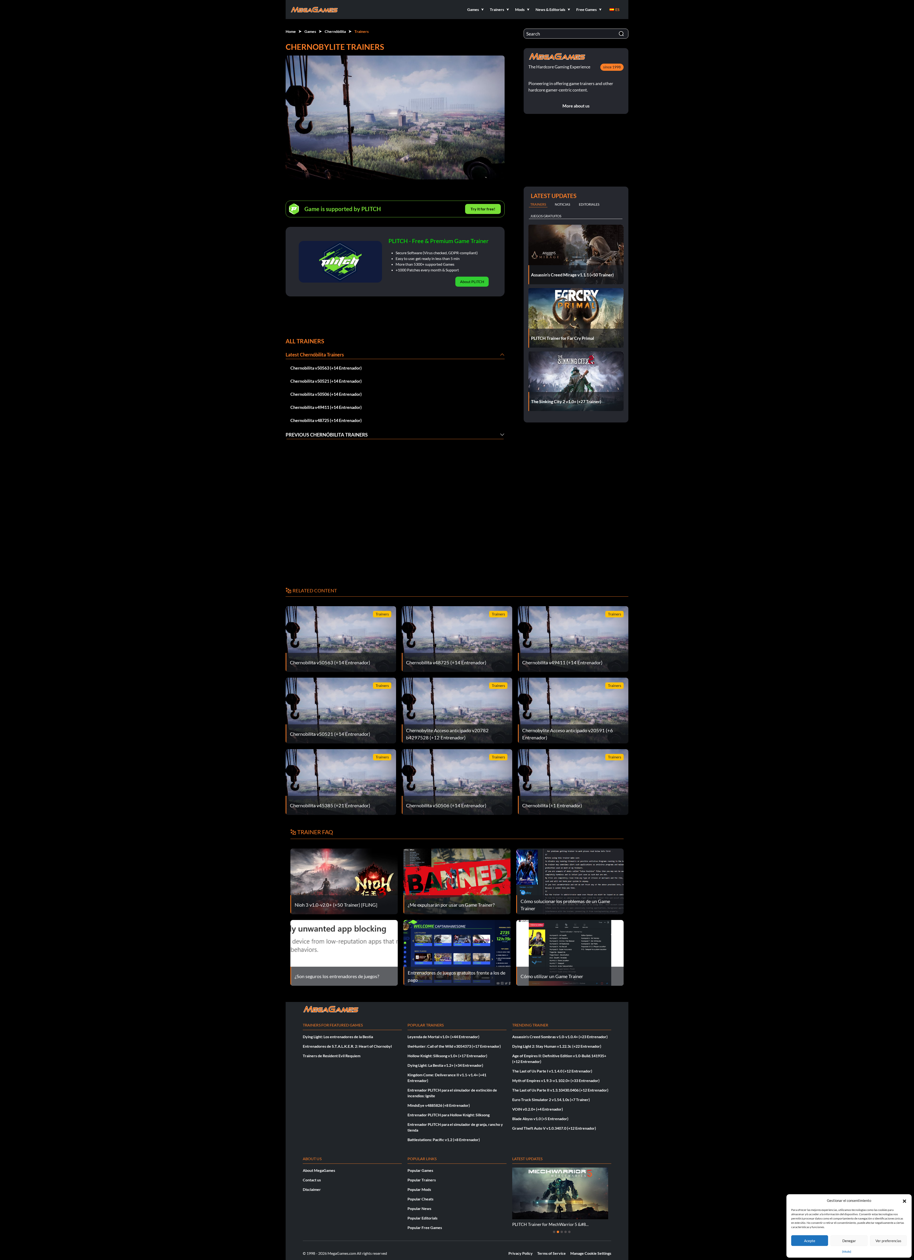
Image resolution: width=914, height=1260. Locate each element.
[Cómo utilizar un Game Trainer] (570, 952)
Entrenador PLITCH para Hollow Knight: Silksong (448, 1115)
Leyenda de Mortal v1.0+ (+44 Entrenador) (443, 1036)
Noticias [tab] (562, 204)
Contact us (312, 1180)
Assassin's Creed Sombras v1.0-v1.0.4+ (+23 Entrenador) (560, 1036)
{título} (846, 1251)
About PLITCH (472, 281)
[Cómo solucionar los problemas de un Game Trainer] (570, 881)
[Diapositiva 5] (569, 1232)
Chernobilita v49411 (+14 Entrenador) (326, 407)
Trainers (361, 31)
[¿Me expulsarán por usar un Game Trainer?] (457, 881)
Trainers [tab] (538, 204)
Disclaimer (312, 1189)
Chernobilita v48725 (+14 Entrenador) (326, 420)
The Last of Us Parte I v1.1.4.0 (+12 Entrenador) (552, 1071)
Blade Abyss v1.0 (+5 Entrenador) (540, 1118)
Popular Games (420, 1170)
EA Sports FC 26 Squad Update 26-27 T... (549, 1224)
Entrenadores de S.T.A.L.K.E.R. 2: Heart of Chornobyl (347, 1046)
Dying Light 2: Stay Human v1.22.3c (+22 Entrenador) (556, 1046)
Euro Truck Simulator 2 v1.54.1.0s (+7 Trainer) (551, 1099)
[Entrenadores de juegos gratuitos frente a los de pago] (457, 952)
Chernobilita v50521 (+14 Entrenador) (326, 381)
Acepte (809, 1241)
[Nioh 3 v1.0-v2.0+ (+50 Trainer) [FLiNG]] (344, 881)
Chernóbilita (335, 31)
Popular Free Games (424, 1227)
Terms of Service (551, 1253)
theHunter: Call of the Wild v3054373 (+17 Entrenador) (454, 1046)
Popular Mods (419, 1189)
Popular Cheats (420, 1199)
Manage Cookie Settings (590, 1253)
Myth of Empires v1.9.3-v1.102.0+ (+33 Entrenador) (556, 1080)
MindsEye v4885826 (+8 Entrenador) (438, 1105)
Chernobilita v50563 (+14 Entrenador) (326, 368)
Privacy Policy (520, 1253)
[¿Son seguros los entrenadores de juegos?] (344, 952)
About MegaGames (319, 1170)
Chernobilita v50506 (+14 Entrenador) (326, 394)
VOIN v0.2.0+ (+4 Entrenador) (537, 1109)
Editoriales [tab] (589, 204)
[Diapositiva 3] (562, 1232)
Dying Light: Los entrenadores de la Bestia (338, 1036)
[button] (904, 1200)
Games (310, 31)
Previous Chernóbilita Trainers (327, 434)
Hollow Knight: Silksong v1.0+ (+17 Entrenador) (447, 1055)
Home (291, 31)
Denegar (849, 1241)
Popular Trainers (421, 1180)
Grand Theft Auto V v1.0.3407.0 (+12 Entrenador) (554, 1128)
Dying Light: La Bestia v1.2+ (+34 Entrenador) (445, 1065)
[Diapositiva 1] (554, 1232)
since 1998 (612, 67)
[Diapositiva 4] (565, 1232)
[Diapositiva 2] (558, 1232)
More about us (576, 105)
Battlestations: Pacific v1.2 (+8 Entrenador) (443, 1139)
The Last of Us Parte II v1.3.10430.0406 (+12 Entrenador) (560, 1090)
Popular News (419, 1208)
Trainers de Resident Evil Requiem (331, 1055)
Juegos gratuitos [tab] (545, 216)
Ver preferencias (888, 1241)
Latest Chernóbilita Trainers (315, 354)
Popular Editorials (422, 1218)
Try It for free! (483, 209)
